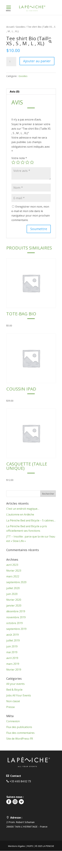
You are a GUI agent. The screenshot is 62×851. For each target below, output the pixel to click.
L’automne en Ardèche (20, 514)
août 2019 (12, 634)
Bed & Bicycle (14, 689)
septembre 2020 (16, 582)
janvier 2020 (13, 605)
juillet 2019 (13, 640)
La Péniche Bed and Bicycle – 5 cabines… (31, 520)
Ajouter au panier (37, 61)
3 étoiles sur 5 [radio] (23, 162)
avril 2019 (12, 658)
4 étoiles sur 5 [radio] (27, 162)
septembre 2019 (16, 629)
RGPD (30, 846)
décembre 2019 (15, 611)
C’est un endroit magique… (22, 509)
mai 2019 (11, 652)
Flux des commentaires (20, 733)
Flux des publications (19, 727)
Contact (15, 776)
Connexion (13, 721)
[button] (50, 42)
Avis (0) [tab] (14, 91)
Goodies (20, 26)
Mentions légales (16, 846)
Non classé (13, 701)
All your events (15, 684)
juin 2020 (12, 594)
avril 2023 (12, 565)
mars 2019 (12, 664)
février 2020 (13, 600)
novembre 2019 (16, 617)
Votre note (19, 158)
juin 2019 (12, 646)
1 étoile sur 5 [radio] (13, 162)
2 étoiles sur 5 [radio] (18, 162)
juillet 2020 (13, 588)
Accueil (10, 26)
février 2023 (13, 570)
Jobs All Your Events (18, 695)
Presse (10, 707)
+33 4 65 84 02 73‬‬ (20, 781)
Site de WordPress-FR (19, 738)
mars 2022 (12, 576)
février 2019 (13, 669)
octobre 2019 (14, 623)
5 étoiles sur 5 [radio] (32, 162)
